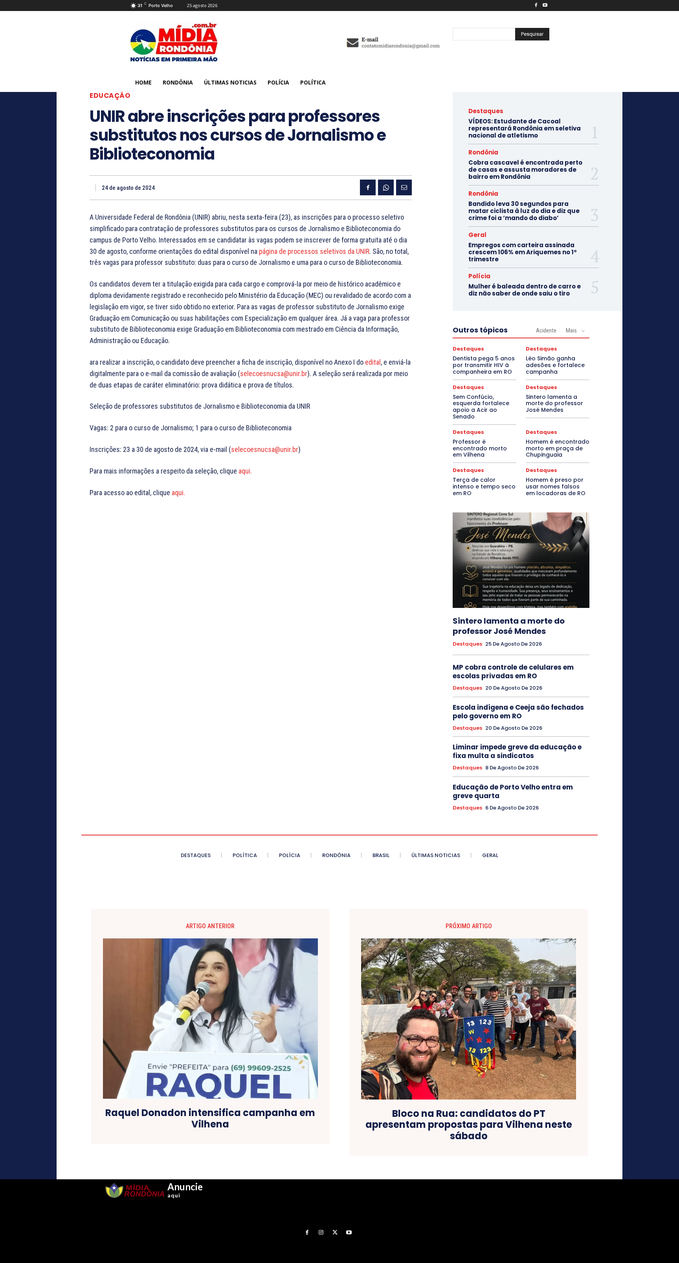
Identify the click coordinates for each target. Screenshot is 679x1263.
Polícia (479, 276)
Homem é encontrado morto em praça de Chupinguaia (557, 448)
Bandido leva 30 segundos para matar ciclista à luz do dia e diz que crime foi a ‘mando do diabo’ (524, 211)
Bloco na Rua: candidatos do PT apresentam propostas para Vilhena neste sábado (468, 1125)
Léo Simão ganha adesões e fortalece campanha (555, 365)
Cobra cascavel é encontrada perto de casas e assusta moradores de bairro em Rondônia (525, 169)
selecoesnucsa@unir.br (273, 373)
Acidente (546, 330)
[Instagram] (321, 1232)
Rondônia (483, 152)
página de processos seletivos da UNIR (314, 251)
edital (373, 362)
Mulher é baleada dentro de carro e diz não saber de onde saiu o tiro (524, 289)
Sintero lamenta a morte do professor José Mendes (554, 403)
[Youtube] (544, 5)
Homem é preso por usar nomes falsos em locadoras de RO (555, 486)
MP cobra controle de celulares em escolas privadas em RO (513, 672)
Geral (477, 235)
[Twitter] (335, 1232)
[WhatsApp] (386, 187)
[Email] (404, 187)
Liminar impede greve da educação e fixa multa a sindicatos (517, 751)
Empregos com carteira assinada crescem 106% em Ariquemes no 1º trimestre (522, 252)
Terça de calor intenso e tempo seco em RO (484, 486)
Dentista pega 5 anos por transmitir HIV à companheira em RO (484, 365)
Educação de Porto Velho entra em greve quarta (513, 791)
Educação (110, 95)
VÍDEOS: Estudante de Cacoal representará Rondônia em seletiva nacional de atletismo (524, 128)
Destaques (485, 111)
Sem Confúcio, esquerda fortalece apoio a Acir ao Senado (481, 406)
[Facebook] (535, 5)
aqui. (245, 471)
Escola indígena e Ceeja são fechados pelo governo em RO (518, 712)
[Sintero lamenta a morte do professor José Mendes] (521, 560)
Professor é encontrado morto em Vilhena (480, 448)
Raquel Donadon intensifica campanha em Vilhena (210, 1118)
